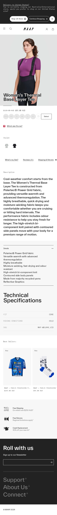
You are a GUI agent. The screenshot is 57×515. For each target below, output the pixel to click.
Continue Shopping (37, 19)
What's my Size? (11, 160)
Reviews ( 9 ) (28, 160)
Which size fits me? (14, 126)
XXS (6, 116)
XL (33, 116)
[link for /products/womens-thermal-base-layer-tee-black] (14, 146)
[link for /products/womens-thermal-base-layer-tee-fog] (6, 146)
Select (46, 116)
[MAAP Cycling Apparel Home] (28, 30)
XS (11, 116)
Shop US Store (17, 19)
